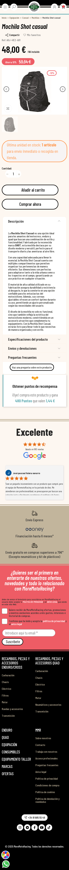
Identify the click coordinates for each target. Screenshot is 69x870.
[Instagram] (20, 827)
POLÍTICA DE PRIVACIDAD (33, 601)
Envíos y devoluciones (22, 348)
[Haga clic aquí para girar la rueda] (5, 854)
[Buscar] (14, 6)
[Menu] (5, 7)
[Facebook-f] (34, 827)
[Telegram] (27, 827)
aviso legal (16, 624)
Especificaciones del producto (28, 339)
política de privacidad (54, 621)
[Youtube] (42, 827)
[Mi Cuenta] (54, 6)
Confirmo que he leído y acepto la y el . (38, 622)
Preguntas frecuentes (22, 357)
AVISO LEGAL (52, 601)
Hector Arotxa (19, 473)
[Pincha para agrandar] (8, 108)
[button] (6, 89)
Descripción (16, 221)
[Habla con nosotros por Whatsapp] (6, 863)
